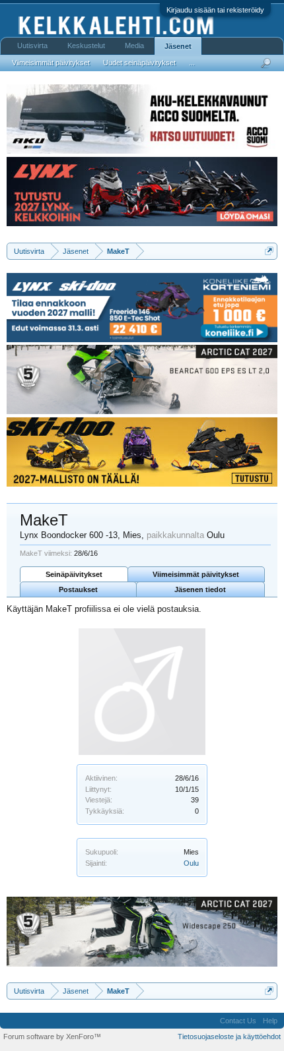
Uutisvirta (32, 45)
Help (270, 1021)
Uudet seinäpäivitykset (139, 63)
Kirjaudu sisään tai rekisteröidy (215, 10)
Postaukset (78, 589)
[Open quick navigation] (269, 251)
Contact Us (238, 1021)
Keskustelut (86, 45)
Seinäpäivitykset (74, 574)
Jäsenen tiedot (200, 589)
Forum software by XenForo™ (52, 1036)
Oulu (191, 863)
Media (134, 45)
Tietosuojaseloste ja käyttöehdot (229, 1036)
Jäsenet (178, 46)
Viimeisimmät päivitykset (196, 574)
